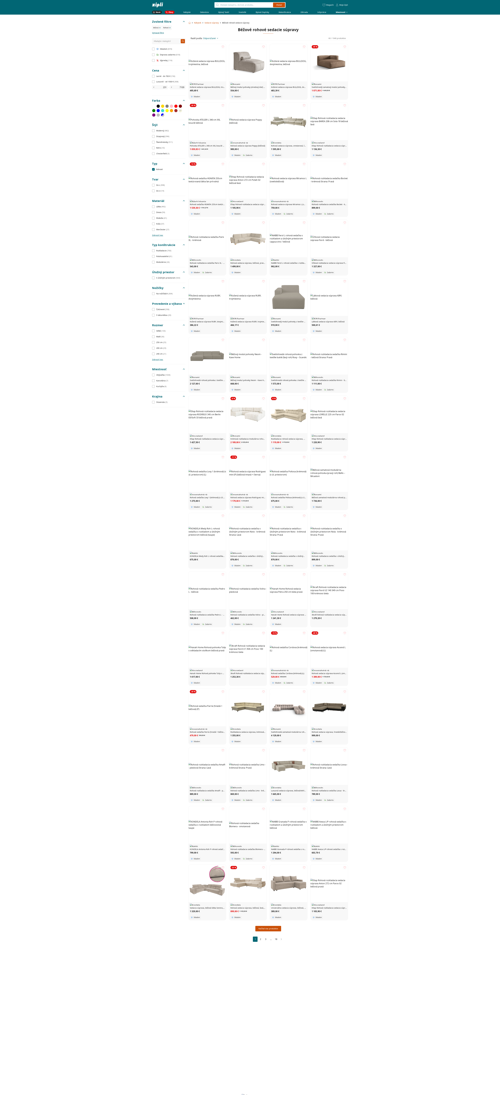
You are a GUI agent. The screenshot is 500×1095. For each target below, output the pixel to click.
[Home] (157, 4)
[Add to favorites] (223, 47)
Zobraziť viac (157, 235)
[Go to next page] (281, 939)
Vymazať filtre (158, 33)
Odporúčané (209, 38)
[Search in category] (183, 41)
